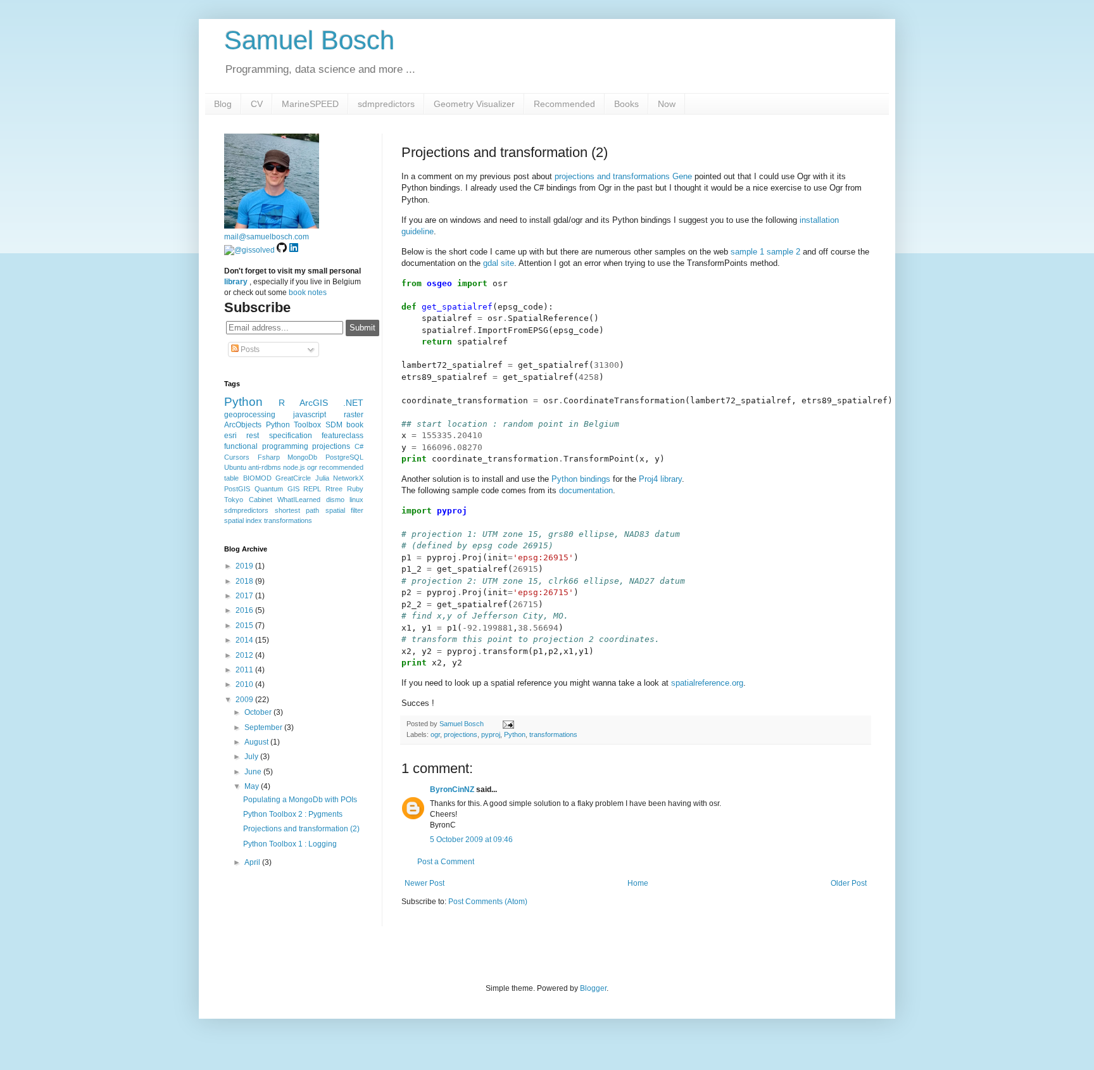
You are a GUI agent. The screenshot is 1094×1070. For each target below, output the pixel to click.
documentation (586, 490)
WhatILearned (298, 499)
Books (626, 104)
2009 (245, 699)
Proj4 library (660, 479)
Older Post (849, 883)
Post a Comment (445, 861)
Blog (223, 104)
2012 (245, 655)
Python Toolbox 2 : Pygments (293, 814)
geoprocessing (249, 414)
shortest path (297, 510)
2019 (245, 566)
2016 (245, 610)
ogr (435, 734)
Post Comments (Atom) (487, 901)
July (252, 756)
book (354, 424)
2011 (245, 669)
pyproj (490, 734)
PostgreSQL (344, 457)
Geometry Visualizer (474, 104)
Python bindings (580, 479)
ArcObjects (242, 424)
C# (359, 446)
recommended (341, 467)
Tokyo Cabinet (248, 499)
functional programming (266, 446)
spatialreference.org (707, 683)
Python (514, 734)
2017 (245, 595)
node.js (294, 467)
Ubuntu (235, 467)
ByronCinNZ (452, 789)
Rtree (334, 489)
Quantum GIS (277, 489)
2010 (245, 684)
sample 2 (783, 251)
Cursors (236, 457)
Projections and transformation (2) (301, 828)
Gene (682, 176)
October (259, 712)
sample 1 (747, 251)
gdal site (498, 263)
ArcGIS (313, 403)
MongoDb (302, 457)
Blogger (593, 988)
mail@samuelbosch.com (266, 236)
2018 (245, 581)
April (253, 862)
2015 (245, 625)
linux (356, 499)
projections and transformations (612, 176)
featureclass (342, 435)
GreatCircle (293, 478)
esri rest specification (268, 435)
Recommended (564, 104)
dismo (335, 499)
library (236, 281)
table (231, 478)
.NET (353, 403)
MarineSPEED (310, 104)
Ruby (355, 489)
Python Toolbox (294, 424)
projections (460, 734)
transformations (553, 734)
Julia (322, 478)
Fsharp (269, 457)
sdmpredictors (386, 104)
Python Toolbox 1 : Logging (290, 844)
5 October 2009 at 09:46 (471, 839)
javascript (309, 414)
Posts (249, 349)
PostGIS (237, 489)
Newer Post (424, 883)
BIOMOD (257, 478)
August (257, 742)
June (253, 771)
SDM (334, 424)
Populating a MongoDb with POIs (300, 799)
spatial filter (344, 510)
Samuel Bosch (309, 40)
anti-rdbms (264, 467)
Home (637, 883)
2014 (245, 640)
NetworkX (348, 478)
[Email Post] (507, 723)
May (252, 786)
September (264, 727)
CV (257, 104)
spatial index (243, 520)
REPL (312, 489)
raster (353, 414)
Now (667, 104)
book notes (308, 292)
